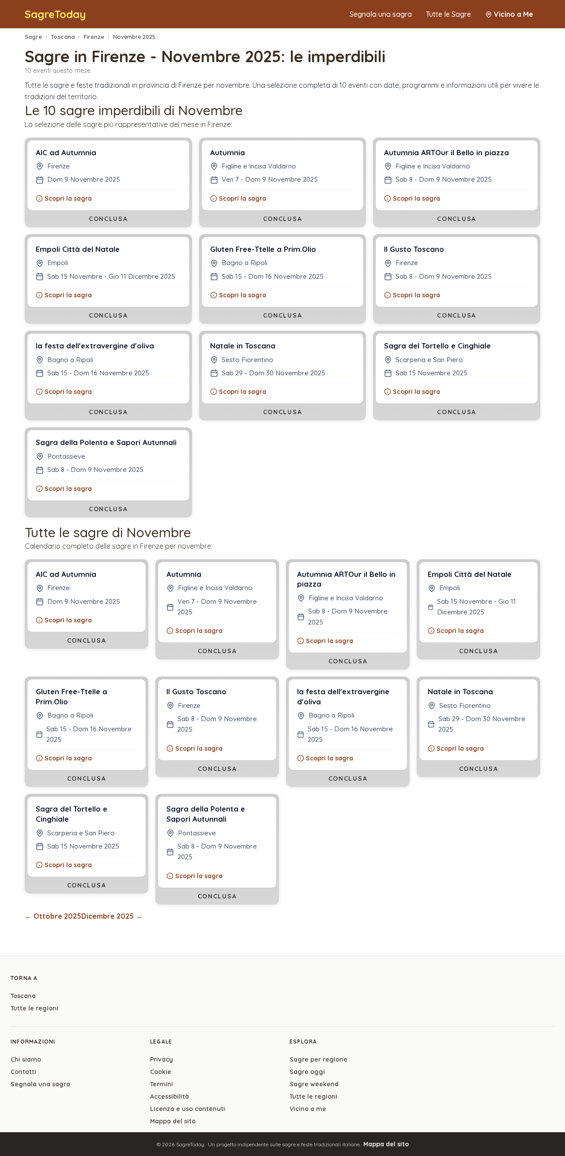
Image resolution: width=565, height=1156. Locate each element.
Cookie (160, 1072)
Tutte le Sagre (448, 14)
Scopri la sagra (68, 198)
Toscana (63, 36)
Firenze (93, 36)
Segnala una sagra (381, 14)
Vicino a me (308, 1109)
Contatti (23, 1072)
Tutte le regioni (34, 1008)
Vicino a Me (513, 14)
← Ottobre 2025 (53, 916)
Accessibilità (169, 1096)
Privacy (161, 1059)
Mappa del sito (173, 1121)
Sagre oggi (307, 1072)
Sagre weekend (314, 1084)
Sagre (33, 36)
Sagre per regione (318, 1059)
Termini (161, 1084)
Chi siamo (26, 1059)
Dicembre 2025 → (112, 916)
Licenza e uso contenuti (187, 1109)
